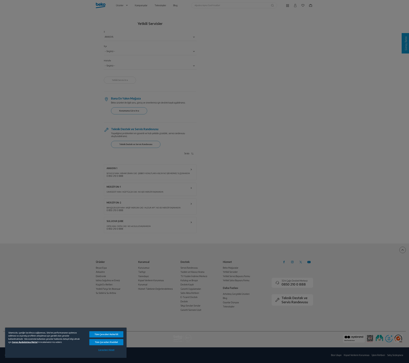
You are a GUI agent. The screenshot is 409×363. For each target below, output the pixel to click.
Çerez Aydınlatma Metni (25, 342)
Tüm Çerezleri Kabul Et (106, 334)
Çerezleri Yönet (106, 349)
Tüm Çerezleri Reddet (106, 342)
